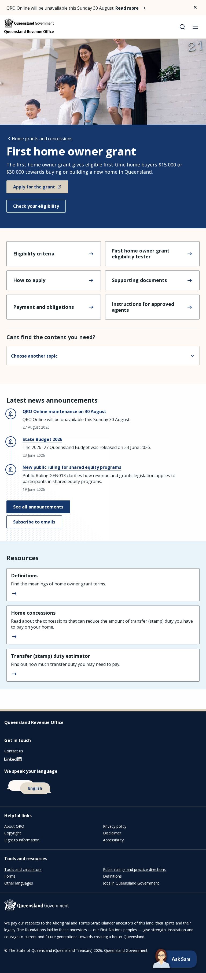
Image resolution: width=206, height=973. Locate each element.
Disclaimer (112, 832)
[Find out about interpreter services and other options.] (103, 787)
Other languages (18, 883)
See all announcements (38, 507)
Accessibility (113, 839)
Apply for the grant (34, 187)
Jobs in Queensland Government (131, 883)
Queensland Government (126, 950)
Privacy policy (114, 826)
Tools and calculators (23, 869)
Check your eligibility (36, 206)
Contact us (13, 750)
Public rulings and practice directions (134, 869)
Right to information (21, 839)
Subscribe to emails (34, 522)
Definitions (112, 876)
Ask (166, 959)
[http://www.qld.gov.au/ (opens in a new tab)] (103, 906)
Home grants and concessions (42, 139)
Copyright (12, 832)
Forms (10, 876)
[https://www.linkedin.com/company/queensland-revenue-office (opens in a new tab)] (13, 760)
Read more (127, 8)
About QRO (14, 826)
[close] (195, 7)
